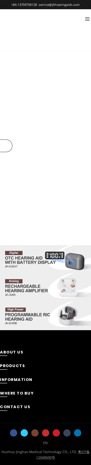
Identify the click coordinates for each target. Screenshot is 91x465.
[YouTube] (45, 433)
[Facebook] (13, 433)
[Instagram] (35, 433)
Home (36, 45)
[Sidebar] (6, 145)
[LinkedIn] (77, 433)
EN (45, 442)
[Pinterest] (56, 433)
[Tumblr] (67, 433)
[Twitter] (24, 433)
